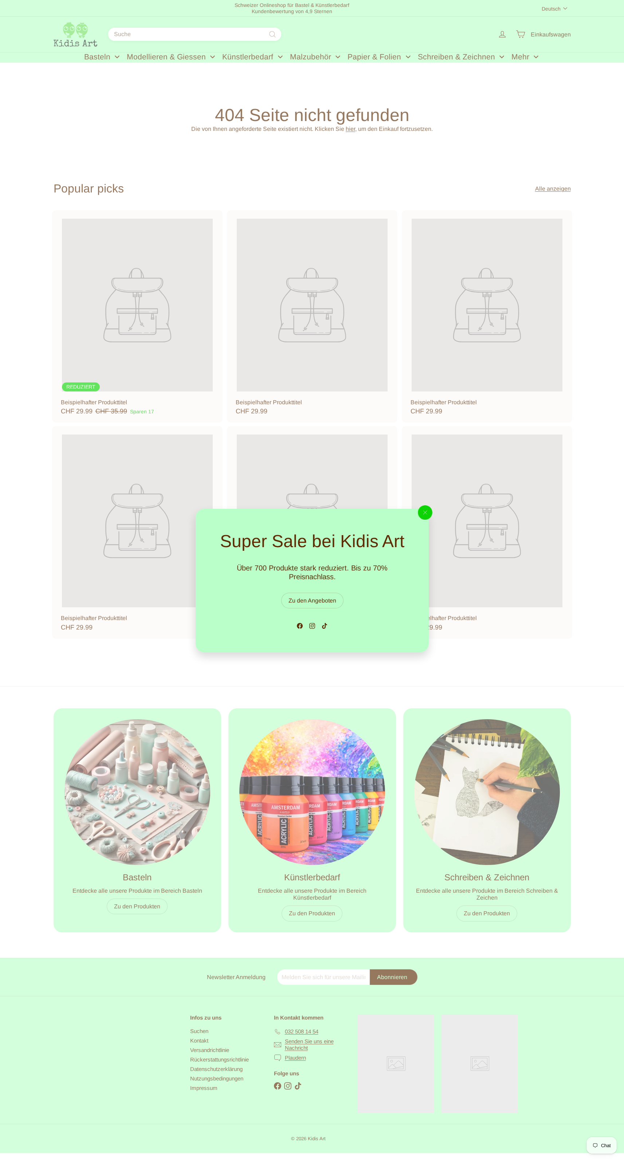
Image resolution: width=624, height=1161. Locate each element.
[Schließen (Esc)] (425, 512)
